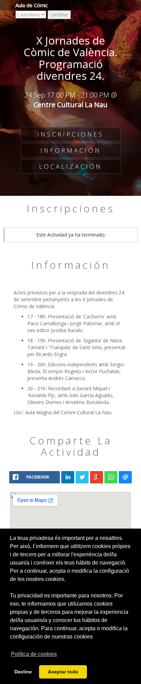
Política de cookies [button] (34, 654)
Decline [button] (23, 671)
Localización (70, 166)
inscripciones (70, 134)
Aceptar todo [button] (63, 671)
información (70, 150)
